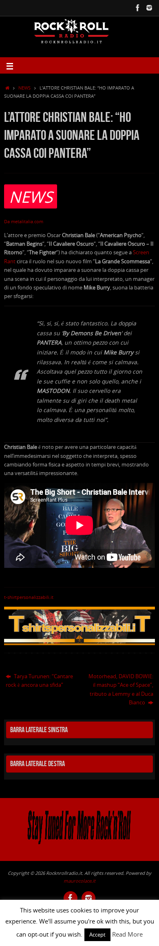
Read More (127, 934)
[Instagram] (149, 7)
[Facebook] (138, 7)
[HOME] (7, 88)
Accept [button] (97, 934)
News (24, 88)
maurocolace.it (79, 881)
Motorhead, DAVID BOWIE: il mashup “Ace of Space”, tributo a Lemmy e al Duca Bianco (120, 689)
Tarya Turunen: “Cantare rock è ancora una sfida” (39, 680)
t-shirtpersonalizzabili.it (28, 597)
